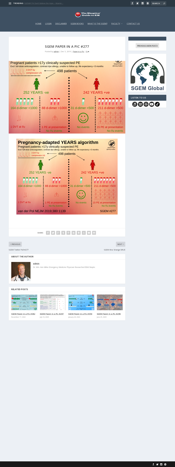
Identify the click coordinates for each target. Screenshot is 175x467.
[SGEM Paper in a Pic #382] (24, 302)
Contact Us (133, 24)
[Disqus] (67, 360)
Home (38, 24)
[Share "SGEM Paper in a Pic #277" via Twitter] (53, 232)
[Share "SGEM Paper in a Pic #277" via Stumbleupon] (83, 232)
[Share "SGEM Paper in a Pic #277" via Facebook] (47, 232)
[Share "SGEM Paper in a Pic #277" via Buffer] (78, 232)
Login (48, 24)
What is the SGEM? (97, 24)
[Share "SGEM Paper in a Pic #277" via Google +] (58, 232)
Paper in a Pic (78, 51)
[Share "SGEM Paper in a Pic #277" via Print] (94, 232)
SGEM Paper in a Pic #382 (23, 314)
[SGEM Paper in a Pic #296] (110, 302)
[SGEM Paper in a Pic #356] (81, 302)
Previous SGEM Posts (147, 45)
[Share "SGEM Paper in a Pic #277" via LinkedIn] (73, 232)
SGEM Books (77, 24)
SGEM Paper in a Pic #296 (109, 314)
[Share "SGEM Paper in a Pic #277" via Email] (88, 232)
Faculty (115, 24)
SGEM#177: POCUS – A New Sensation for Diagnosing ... (47, 3)
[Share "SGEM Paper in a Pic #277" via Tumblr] (63, 232)
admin (56, 51)
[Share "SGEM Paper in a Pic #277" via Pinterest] (68, 232)
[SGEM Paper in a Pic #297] (53, 302)
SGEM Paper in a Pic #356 (80, 314)
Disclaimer (61, 24)
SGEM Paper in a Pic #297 (52, 314)
